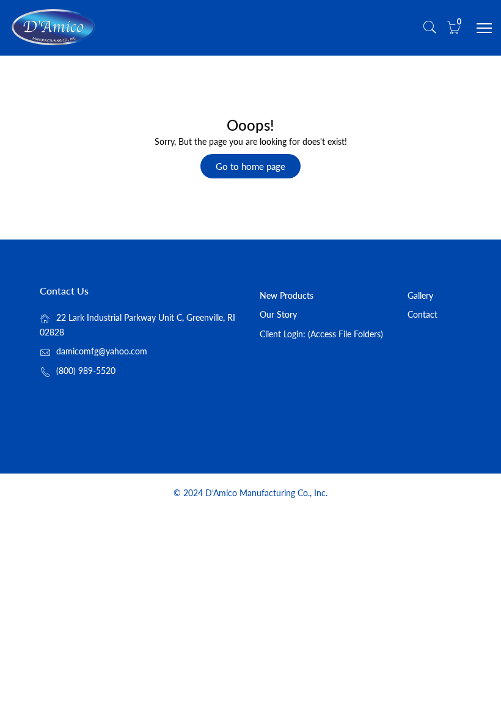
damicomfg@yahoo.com (101, 351)
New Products (286, 295)
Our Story (278, 314)
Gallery (420, 295)
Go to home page (250, 166)
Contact (422, 314)
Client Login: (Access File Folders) (321, 334)
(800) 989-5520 (85, 370)
